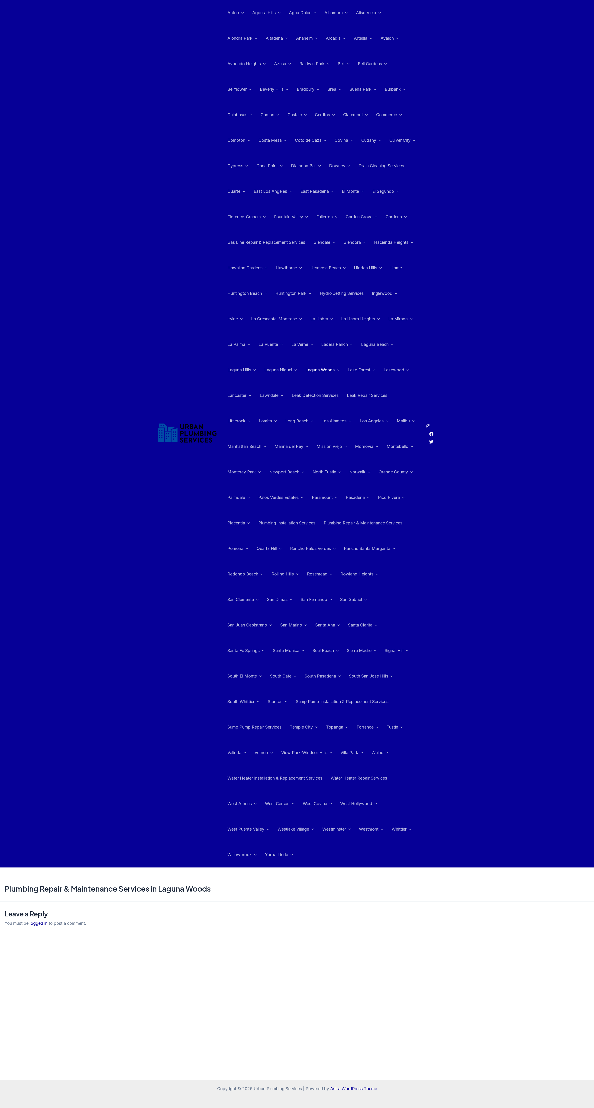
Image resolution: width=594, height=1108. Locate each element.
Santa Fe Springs (243, 650)
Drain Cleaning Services (381, 165)
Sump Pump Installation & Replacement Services (342, 701)
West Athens (239, 803)
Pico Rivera (389, 497)
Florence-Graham (244, 216)
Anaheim (304, 38)
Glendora (352, 242)
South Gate (280, 676)
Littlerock (236, 420)
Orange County (393, 471)
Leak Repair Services (367, 395)
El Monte (350, 191)
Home (396, 267)
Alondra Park (239, 38)
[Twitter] (431, 442)
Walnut (378, 752)
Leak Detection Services (315, 395)
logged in (39, 923)
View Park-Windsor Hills (304, 752)
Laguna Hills (239, 369)
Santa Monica (286, 650)
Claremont (353, 114)
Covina (341, 140)
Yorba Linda (276, 854)
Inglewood (382, 293)
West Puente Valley (245, 829)
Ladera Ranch (334, 344)
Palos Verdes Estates (278, 497)
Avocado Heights (244, 63)
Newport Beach (284, 471)
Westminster (334, 829)
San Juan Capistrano (247, 625)
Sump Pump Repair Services (254, 727)
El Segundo (383, 191)
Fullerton (324, 216)
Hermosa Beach (325, 267)
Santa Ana (325, 625)
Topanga (334, 727)
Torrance (365, 727)
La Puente (268, 344)
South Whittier (241, 701)
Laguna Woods (320, 369)
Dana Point (267, 165)
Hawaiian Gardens (244, 267)
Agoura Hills (264, 12)
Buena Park (360, 89)
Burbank (393, 89)
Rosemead (317, 574)
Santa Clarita (360, 625)
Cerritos (322, 114)
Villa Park (349, 752)
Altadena (274, 38)
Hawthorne (286, 267)
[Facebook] (431, 434)
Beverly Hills (272, 89)
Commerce (386, 114)
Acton (233, 12)
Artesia (360, 38)
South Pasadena (320, 676)
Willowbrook (239, 854)
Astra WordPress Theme (353, 1088)
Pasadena (355, 497)
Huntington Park (291, 293)
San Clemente (240, 599)
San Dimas (277, 599)
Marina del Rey (288, 446)
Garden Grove (359, 216)
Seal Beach (323, 650)
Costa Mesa (270, 140)
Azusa (280, 63)
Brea (331, 89)
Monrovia (364, 446)
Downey (337, 165)
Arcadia (333, 38)
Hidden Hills (365, 267)
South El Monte (242, 676)
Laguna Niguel (278, 369)
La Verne (299, 344)
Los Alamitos (333, 420)
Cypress (235, 165)
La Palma (236, 344)
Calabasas (237, 114)
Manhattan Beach (244, 446)
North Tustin (324, 471)
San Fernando (314, 599)
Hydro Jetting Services (342, 293)
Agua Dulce (300, 12)
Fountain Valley (288, 216)
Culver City (399, 140)
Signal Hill (394, 650)
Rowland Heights (356, 574)
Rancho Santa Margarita (367, 548)
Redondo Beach (242, 574)
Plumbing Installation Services (286, 522)
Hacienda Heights (391, 242)
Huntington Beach (244, 293)
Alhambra (333, 12)
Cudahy (368, 140)
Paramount (322, 497)
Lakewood (394, 369)
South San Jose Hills (368, 676)
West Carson (277, 803)
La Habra (319, 318)
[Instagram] (428, 426)
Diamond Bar (303, 165)
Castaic (294, 114)
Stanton (275, 701)
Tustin (392, 727)
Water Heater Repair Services (359, 778)
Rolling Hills (282, 574)
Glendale (321, 242)
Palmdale (236, 497)
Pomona (235, 548)
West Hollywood (356, 803)
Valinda (234, 752)
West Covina (315, 803)
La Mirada (398, 318)
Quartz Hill (267, 548)
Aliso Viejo (366, 12)
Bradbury (305, 89)
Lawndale (269, 395)
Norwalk (357, 471)
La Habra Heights (358, 318)
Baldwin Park (312, 63)
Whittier (399, 829)
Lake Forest (359, 369)
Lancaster (236, 395)
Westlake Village (293, 829)
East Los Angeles (270, 191)
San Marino (291, 625)
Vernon (261, 752)
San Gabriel (351, 599)
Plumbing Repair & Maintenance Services (363, 522)
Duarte (233, 191)
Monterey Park (241, 471)
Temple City (301, 727)
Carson (267, 114)
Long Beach (296, 420)
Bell (341, 63)
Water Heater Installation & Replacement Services (274, 778)
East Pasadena (314, 191)
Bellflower (237, 89)
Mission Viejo (329, 446)
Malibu (403, 420)
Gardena (394, 216)
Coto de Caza (308, 140)
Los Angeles (372, 420)
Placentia (236, 522)
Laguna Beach (375, 344)
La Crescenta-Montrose (274, 318)
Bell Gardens (370, 63)
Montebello (397, 446)
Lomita (265, 420)
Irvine (232, 318)
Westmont (368, 829)
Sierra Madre (359, 650)
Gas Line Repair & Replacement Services (266, 242)
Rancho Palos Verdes (310, 548)
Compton (236, 140)
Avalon (387, 38)
